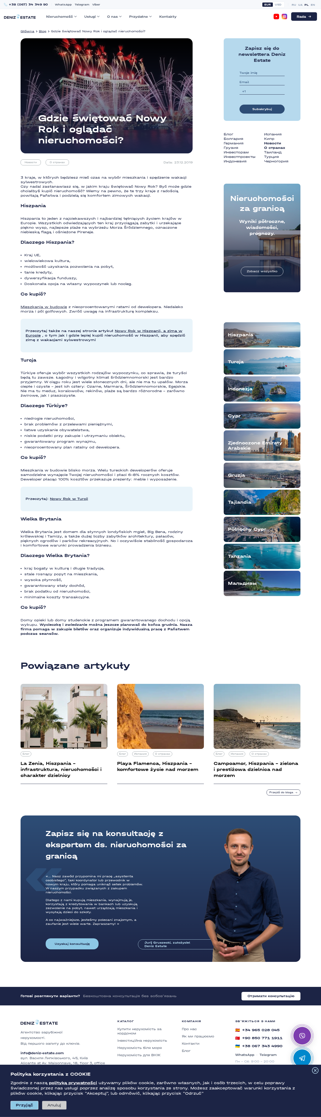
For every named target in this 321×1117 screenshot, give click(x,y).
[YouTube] (276, 16)
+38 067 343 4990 (258, 1046)
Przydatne (138, 17)
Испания (273, 134)
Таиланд (273, 152)
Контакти (190, 1043)
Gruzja (236, 475)
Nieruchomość (59, 17)
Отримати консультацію (271, 996)
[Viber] (302, 1035)
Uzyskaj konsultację (72, 944)
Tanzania (239, 556)
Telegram (82, 4)
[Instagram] (284, 16)
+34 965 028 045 (257, 1030)
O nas (112, 17)
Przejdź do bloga (281, 792)
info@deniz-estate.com (42, 1053)
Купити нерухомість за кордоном (139, 1031)
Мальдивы (242, 583)
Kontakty (168, 17)
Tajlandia (239, 502)
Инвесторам (236, 152)
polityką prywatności (73, 1082)
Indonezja (240, 389)
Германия (234, 143)
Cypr (234, 416)
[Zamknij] (315, 1070)
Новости (31, 162)
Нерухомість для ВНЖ (138, 1055)
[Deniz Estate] (20, 16)
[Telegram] (302, 1058)
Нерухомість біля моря (139, 1048)
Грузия (231, 148)
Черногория (276, 161)
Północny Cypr (247, 529)
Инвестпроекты (240, 157)
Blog (42, 31)
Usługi (90, 17)
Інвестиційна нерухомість (142, 1040)
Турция (271, 157)
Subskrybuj (262, 109)
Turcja (236, 362)
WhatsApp (63, 4)
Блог (228, 134)
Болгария (233, 139)
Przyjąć (24, 1105)
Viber (96, 4)
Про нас (189, 1029)
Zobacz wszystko (262, 271)
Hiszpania (240, 335)
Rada (301, 17)
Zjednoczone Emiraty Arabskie (255, 445)
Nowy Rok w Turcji (69, 499)
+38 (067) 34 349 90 (28, 4)
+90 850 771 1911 (258, 1038)
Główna (27, 31)
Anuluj (54, 1105)
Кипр (269, 139)
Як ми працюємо (198, 1036)
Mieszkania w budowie (44, 307)
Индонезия (235, 161)
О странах (57, 162)
